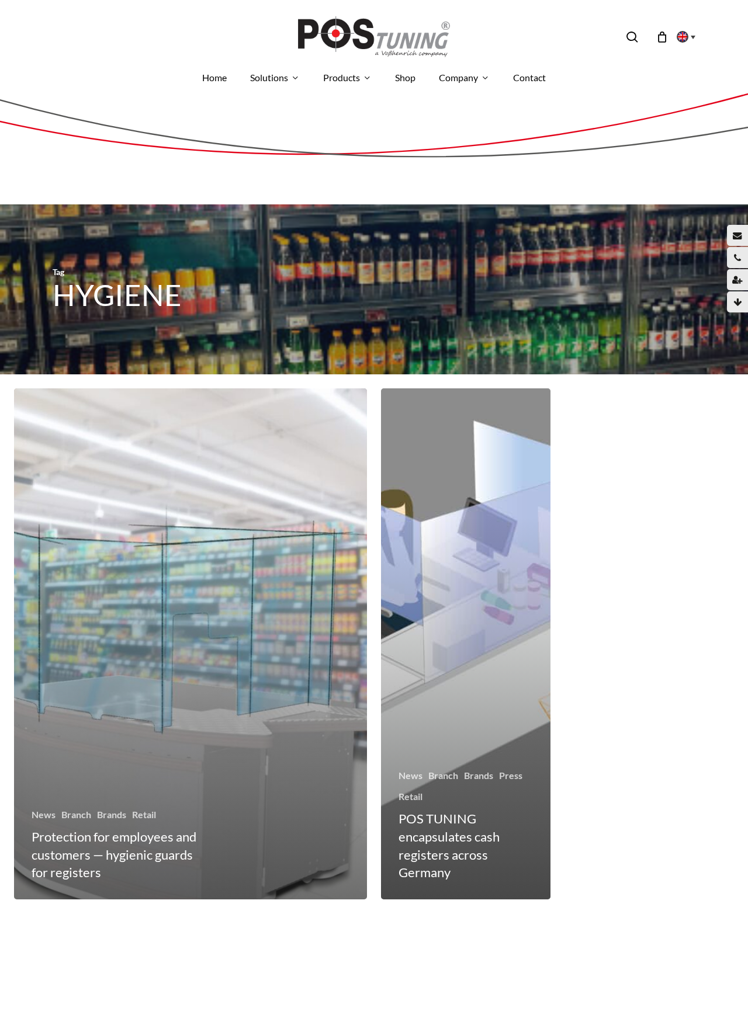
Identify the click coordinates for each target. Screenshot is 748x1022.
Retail (144, 814)
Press (510, 775)
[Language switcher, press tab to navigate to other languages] (682, 37)
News (44, 814)
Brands (111, 814)
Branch (76, 814)
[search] (632, 37)
